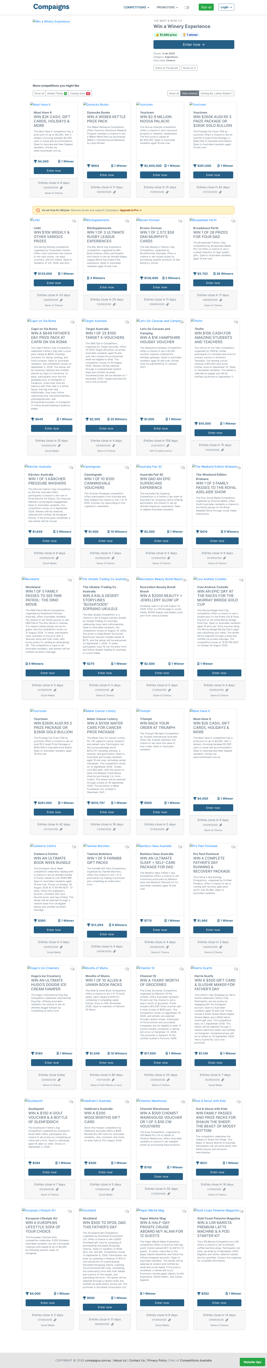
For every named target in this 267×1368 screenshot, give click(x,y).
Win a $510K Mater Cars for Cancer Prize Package (105, 727)
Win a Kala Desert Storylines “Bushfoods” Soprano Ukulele (101, 602)
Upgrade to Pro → (130, 210)
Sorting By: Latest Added (215, 93)
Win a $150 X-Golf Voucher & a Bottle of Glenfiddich (48, 1117)
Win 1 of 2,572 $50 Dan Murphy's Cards (157, 236)
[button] (226, 7)
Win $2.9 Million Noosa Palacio (156, 119)
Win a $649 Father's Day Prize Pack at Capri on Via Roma (50, 337)
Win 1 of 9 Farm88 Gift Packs (104, 860)
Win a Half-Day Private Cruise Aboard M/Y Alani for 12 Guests (161, 1229)
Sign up (206, 7)
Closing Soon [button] (79, 93)
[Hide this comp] (74, 847)
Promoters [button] (166, 7)
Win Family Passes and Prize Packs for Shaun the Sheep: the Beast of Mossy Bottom (216, 1122)
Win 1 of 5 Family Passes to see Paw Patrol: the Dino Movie (44, 598)
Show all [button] (39, 93)
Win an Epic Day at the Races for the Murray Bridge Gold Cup (217, 598)
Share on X (189, 67)
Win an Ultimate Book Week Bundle (52, 860)
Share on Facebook (166, 67)
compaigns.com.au (98, 1360)
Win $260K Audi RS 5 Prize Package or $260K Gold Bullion (212, 121)
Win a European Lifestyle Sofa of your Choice (43, 1227)
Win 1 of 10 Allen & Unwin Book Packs (104, 982)
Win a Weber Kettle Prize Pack (106, 119)
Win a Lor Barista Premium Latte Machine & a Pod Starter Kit (214, 1229)
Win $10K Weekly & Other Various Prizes (52, 236)
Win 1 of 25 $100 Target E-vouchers (105, 335)
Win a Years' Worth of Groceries (159, 982)
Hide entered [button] (189, 93)
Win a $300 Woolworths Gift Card (102, 1117)
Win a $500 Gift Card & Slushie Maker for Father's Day (215, 984)
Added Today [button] (56, 93)
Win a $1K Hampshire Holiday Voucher (160, 339)
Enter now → (194, 44)
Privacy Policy (157, 1360)
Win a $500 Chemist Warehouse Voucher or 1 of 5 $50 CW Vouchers (161, 1119)
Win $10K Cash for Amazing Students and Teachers (213, 337)
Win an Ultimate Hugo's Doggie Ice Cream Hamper (48, 984)
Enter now (54, 170)
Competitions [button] (135, 7)
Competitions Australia (196, 1360)
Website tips (252, 1362)
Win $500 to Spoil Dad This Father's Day (104, 1224)
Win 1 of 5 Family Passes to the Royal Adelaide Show (216, 487)
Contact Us (137, 1360)
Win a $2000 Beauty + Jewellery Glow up (161, 598)
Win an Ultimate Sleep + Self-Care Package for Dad (157, 862)
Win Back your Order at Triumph (157, 725)
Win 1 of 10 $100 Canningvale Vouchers (99, 483)
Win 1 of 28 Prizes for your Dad (210, 234)
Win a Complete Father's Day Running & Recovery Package (211, 864)
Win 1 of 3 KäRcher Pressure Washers (47, 481)
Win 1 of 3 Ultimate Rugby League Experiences (105, 236)
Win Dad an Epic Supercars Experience (155, 483)
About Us (120, 1360)
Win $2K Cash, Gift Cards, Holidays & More (52, 121)
